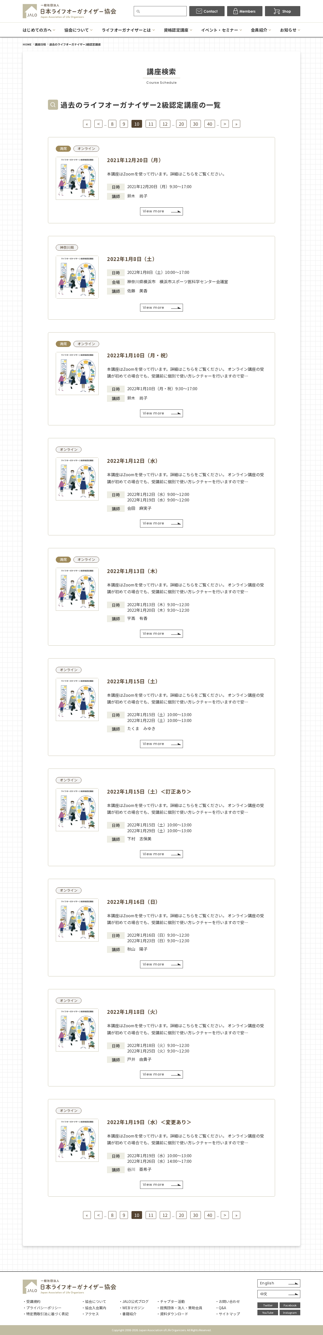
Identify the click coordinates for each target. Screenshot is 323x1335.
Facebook (290, 1305)
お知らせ (288, 30)
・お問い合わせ (227, 1301)
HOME (27, 44)
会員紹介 (259, 30)
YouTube (267, 1312)
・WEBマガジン (131, 1307)
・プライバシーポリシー (42, 1307)
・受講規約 (31, 1301)
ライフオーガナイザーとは (126, 30)
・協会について (94, 1301)
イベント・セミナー (219, 30)
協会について (76, 30)
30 (195, 123)
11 (150, 123)
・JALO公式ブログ (134, 1301)
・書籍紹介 (128, 1313)
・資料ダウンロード (172, 1313)
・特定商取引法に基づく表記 (46, 1313)
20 (181, 123)
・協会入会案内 (94, 1307)
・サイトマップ (227, 1313)
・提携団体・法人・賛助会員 (179, 1307)
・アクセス (90, 1313)
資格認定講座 (176, 30)
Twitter (268, 1305)
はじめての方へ (37, 30)
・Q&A (220, 1307)
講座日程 (40, 44)
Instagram (290, 1312)
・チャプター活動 (170, 1301)
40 (209, 123)
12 (165, 123)
